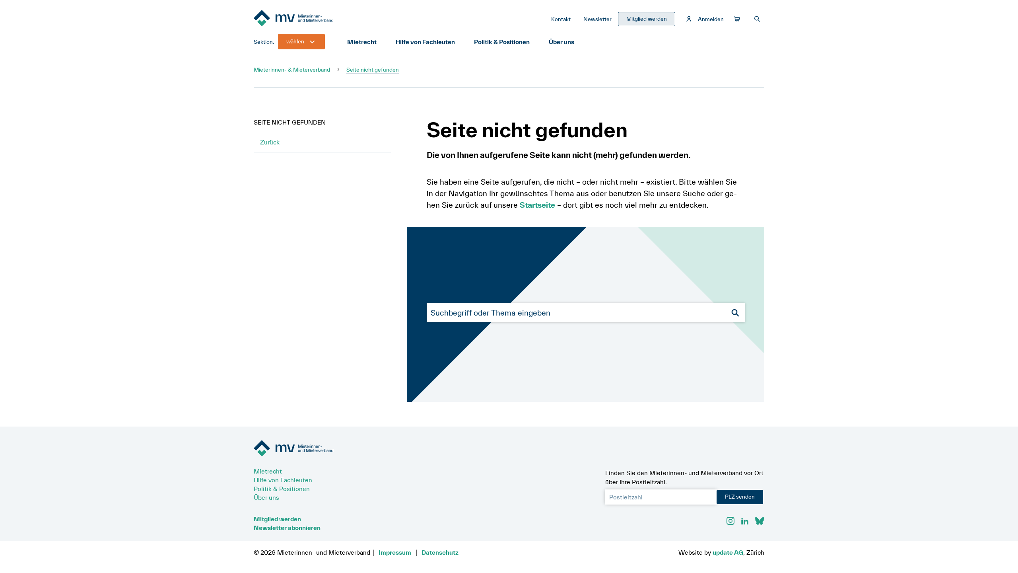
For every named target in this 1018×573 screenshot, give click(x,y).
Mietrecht (362, 41)
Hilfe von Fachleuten (425, 41)
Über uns (561, 41)
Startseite (537, 205)
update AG (728, 552)
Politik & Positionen (502, 41)
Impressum (395, 552)
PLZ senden (740, 496)
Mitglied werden (277, 518)
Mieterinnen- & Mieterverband (292, 69)
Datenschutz (440, 552)
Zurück (270, 142)
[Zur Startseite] (313, 19)
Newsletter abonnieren (287, 527)
